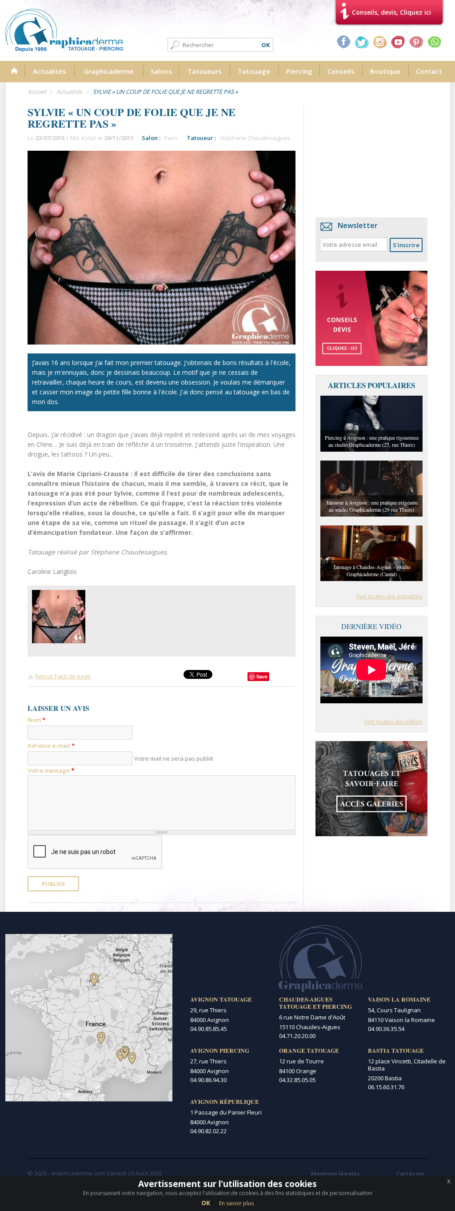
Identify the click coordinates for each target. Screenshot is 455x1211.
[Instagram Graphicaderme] (380, 42)
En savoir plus (236, 1203)
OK (205, 1203)
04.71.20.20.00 (297, 1036)
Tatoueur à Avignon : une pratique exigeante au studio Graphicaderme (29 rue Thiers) (372, 506)
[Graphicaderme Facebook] (343, 42)
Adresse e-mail (51, 746)
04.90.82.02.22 (208, 1131)
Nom (36, 720)
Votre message (51, 770)
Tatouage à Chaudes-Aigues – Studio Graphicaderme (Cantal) (372, 570)
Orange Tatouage (309, 1050)
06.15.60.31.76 (386, 1087)
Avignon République (224, 1101)
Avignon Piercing (219, 1050)
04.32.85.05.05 (297, 1080)
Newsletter (358, 225)
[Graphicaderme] (64, 30)
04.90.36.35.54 (386, 1029)
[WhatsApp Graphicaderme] (435, 42)
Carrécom (410, 1174)
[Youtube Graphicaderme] (398, 42)
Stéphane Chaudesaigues (255, 138)
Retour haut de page (63, 676)
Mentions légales (335, 1174)
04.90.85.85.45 (208, 1029)
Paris (171, 138)
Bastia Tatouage (396, 1050)
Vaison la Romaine (399, 999)
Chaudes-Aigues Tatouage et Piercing (315, 1003)
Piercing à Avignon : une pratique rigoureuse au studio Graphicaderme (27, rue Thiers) (372, 441)
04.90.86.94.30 (208, 1080)
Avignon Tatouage (221, 999)
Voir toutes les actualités (389, 596)
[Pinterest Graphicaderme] (416, 42)
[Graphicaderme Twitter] (362, 42)
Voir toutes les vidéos (393, 722)
